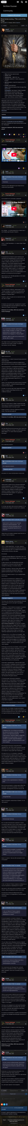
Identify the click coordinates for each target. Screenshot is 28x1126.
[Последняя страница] (26, 26)
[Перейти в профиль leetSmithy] (3, 226)
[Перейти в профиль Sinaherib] (3, 319)
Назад (4, 25)
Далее (23, 25)
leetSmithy (8, 225)
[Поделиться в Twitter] (4, 1104)
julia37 (5, 22)
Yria (6, 252)
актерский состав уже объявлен (15, 121)
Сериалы (18, 22)
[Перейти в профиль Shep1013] (3, 239)
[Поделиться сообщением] (25, 31)
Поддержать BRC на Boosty (14, 15)
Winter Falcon (9, 541)
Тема (4, 1120)
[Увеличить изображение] (14, 51)
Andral (7, 514)
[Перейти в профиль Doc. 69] (3, 352)
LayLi (6, 171)
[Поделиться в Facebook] (7, 1104)
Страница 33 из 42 (14, 25)
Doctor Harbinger (18, 177)
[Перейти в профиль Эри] (3, 399)
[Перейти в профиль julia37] (3, 30)
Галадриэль (8, 90)
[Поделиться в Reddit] (2, 1104)
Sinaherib (8, 318)
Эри (6, 398)
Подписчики (13, 1093)
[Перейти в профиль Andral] (3, 515)
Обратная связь (13, 1121)
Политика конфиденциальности (16, 1120)
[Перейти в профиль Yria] (3, 252)
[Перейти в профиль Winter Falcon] (3, 542)
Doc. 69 (7, 351)
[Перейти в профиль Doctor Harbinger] (3, 140)
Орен (6, 87)
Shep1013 (8, 238)
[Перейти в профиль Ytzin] (3, 770)
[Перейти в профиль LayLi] (3, 172)
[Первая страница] (2, 26)
